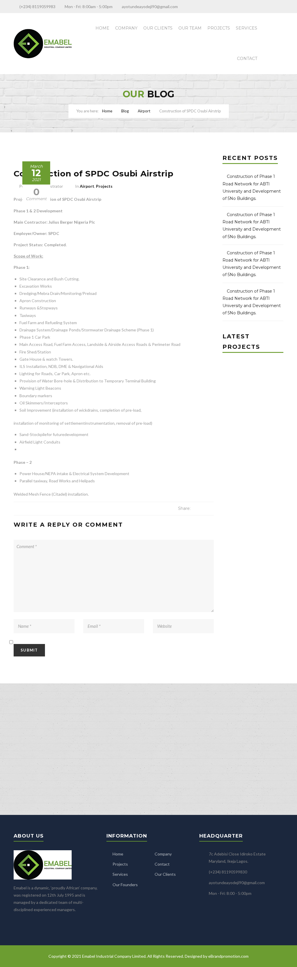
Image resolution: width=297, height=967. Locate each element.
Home (102, 28)
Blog (125, 111)
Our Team (190, 28)
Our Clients (158, 28)
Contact (247, 58)
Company (126, 28)
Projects (218, 28)
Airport (144, 111)
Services (246, 28)
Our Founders (125, 884)
